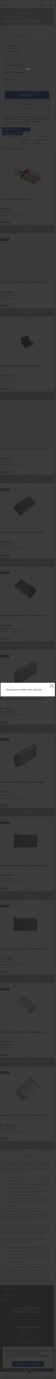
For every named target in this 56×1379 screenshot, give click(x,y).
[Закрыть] (52, 686)
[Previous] (6, 689)
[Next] (49, 689)
